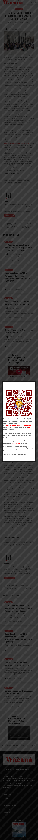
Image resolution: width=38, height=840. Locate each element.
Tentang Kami (16, 443)
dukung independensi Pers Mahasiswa (18, 425)
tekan (29, 427)
